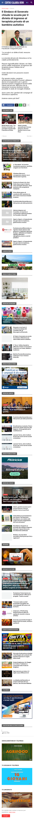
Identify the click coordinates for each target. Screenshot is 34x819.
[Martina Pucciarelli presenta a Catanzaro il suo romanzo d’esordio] (7, 356)
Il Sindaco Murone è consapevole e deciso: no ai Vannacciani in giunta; (21, 175)
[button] (2, 2)
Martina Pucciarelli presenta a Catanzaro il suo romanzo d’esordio (22, 355)
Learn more (12, 812)
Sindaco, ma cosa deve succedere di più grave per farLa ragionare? (22, 536)
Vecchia (29, 136)
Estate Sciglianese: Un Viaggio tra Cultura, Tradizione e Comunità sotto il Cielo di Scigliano (22, 665)
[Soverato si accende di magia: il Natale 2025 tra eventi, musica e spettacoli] (7, 622)
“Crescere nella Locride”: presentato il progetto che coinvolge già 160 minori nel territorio (21, 604)
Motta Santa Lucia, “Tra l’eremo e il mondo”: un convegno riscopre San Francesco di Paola (9, 128)
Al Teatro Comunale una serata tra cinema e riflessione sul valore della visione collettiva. (22, 337)
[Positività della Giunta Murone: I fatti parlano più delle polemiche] (7, 204)
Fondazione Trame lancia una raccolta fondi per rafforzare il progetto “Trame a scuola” (22, 594)
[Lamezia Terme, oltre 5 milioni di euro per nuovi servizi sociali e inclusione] (7, 437)
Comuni (12, 8)
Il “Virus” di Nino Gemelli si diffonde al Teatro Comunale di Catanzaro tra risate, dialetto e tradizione (22, 347)
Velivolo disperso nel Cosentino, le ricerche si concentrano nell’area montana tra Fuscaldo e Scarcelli (22, 213)
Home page (5, 8)
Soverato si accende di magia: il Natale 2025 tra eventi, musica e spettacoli (22, 621)
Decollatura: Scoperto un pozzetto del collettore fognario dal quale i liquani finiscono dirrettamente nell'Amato (22, 528)
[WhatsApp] (20, 105)
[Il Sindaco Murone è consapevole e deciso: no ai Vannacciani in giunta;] (7, 176)
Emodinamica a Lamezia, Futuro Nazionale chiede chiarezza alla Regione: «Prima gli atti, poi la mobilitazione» (22, 428)
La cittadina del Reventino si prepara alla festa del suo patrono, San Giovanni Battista (22, 681)
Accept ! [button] (5, 815)
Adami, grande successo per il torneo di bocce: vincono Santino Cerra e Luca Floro (24, 129)
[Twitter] (16, 105)
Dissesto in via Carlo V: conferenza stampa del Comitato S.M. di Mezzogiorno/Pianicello (20, 330)
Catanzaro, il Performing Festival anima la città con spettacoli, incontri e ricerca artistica (21, 613)
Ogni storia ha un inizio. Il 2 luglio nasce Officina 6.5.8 (21, 671)
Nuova (4, 136)
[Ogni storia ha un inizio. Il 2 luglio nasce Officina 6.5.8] (7, 673)
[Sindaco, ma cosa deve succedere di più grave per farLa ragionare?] (7, 537)
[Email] (24, 105)
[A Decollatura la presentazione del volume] (7, 518)
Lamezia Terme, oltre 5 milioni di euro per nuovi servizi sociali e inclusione (22, 436)
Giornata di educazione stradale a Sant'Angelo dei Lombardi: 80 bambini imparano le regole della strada (22, 656)
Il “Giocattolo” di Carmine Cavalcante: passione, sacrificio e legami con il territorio (22, 166)
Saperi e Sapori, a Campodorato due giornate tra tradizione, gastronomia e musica (22, 220)
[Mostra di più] (28, 105)
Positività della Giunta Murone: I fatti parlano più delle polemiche (22, 202)
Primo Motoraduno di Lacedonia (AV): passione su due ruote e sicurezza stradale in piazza (22, 195)
